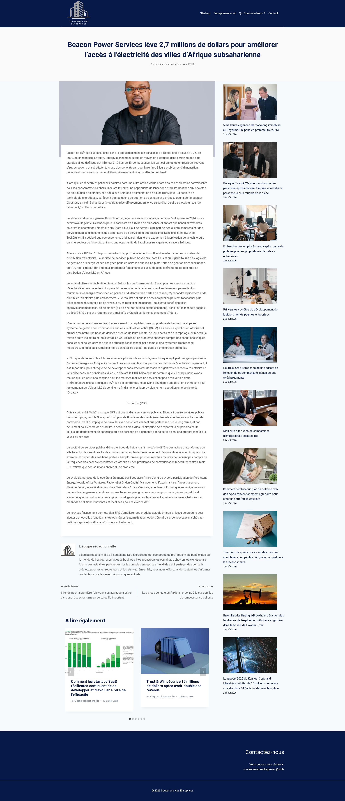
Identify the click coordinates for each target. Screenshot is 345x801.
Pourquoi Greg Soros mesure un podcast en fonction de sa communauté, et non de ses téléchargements (250, 372)
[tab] (130, 719)
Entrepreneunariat (225, 13)
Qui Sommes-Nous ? (252, 13)
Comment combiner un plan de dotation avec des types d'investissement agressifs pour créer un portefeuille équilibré (251, 494)
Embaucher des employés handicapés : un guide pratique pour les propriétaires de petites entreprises (253, 251)
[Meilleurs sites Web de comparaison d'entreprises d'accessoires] (253, 408)
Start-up (205, 13)
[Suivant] (203, 672)
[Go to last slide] (71, 672)
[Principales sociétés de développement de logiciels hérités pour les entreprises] (253, 286)
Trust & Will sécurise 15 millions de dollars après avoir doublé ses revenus (173, 685)
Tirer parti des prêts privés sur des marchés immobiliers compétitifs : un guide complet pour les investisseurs (253, 557)
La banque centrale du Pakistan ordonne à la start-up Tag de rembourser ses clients (177, 592)
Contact (273, 13)
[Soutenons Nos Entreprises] (78, 13)
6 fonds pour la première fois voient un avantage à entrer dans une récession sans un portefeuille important (96, 592)
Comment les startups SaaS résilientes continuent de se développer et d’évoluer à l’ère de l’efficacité (98, 688)
